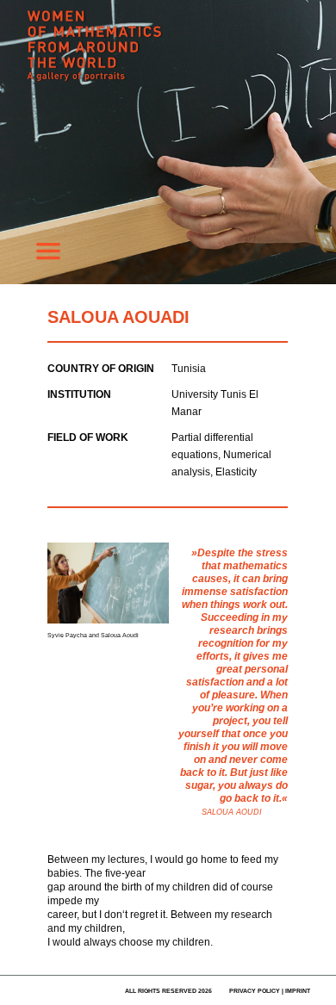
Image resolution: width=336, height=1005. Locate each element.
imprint (297, 991)
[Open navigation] (48, 255)
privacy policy (254, 991)
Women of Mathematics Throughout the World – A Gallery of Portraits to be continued (155, 56)
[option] (168, 142)
